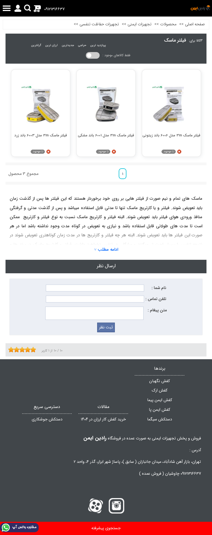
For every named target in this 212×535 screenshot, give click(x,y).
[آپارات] (95, 506)
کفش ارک (160, 390)
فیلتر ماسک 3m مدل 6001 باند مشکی (106, 135)
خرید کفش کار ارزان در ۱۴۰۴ (103, 419)
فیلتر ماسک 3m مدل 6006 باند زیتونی (171, 135)
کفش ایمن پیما (159, 400)
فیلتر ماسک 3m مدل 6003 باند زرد (40, 135)
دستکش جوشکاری (47, 419)
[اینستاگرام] (116, 506)
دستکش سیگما (159, 419)
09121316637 (54, 9)
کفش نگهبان (159, 381)
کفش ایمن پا (159, 410)
